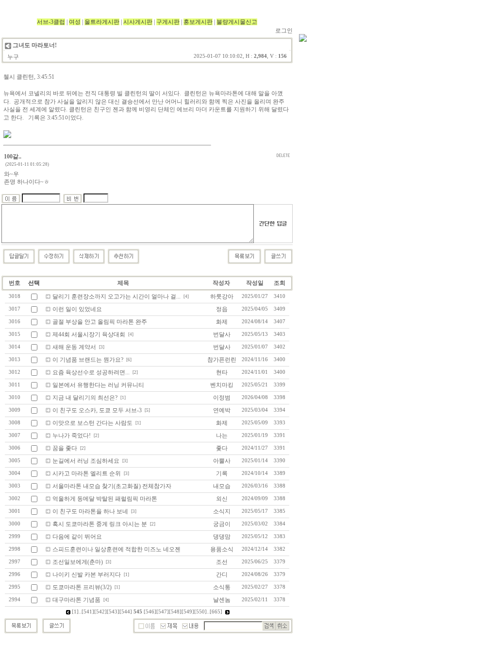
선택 (34, 283)
